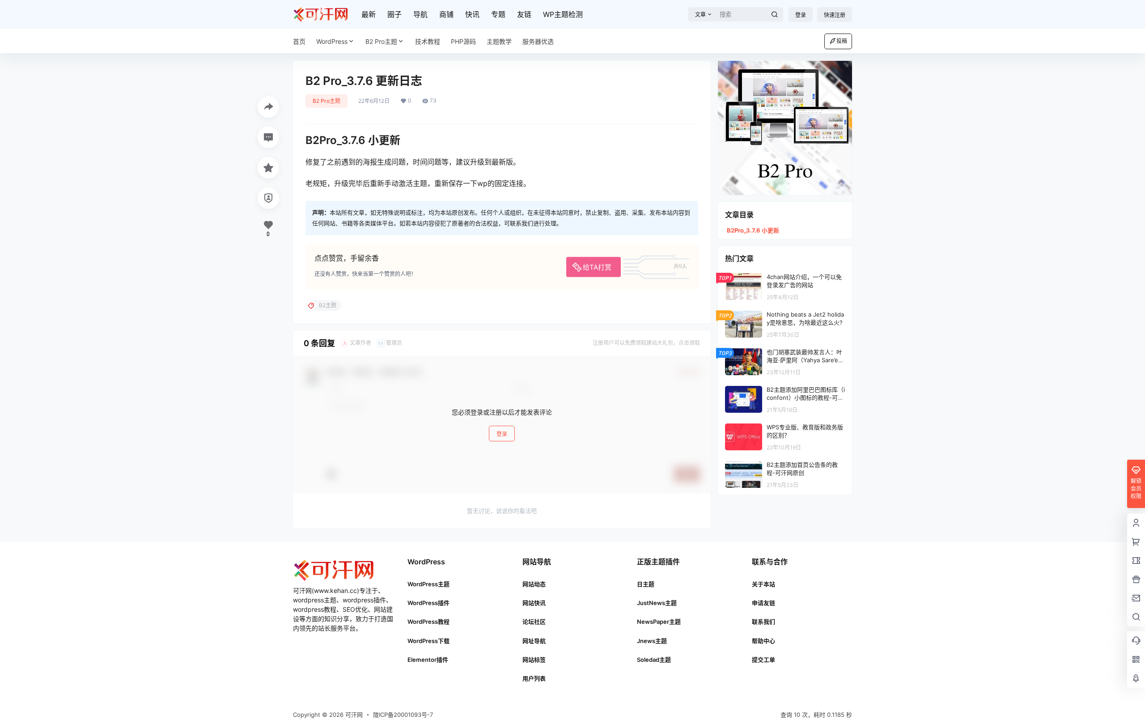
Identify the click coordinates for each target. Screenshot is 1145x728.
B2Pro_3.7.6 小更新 (753, 230)
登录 (800, 15)
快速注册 (834, 15)
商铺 (446, 14)
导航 (420, 14)
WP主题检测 (563, 14)
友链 (524, 14)
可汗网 (353, 714)
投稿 (841, 41)
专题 (498, 14)
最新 (368, 14)
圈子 (394, 14)
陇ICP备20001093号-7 (403, 714)
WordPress (332, 41)
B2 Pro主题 (381, 41)
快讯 (472, 14)
